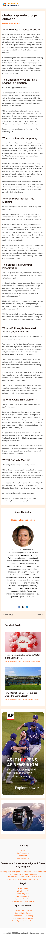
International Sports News (13, 661)
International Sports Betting (23, 916)
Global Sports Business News (23, 921)
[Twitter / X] (23, 607)
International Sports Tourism (23, 918)
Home (23, 851)
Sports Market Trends (23, 913)
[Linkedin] (27, 607)
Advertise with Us (23, 891)
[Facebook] (19, 607)
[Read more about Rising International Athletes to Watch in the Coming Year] (23, 642)
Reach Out (23, 856)
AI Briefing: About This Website (23, 901)
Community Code (23, 894)
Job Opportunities (23, 896)
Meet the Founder (23, 858)
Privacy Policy (23, 888)
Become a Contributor (23, 899)
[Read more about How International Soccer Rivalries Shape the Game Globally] (23, 678)
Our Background (23, 853)
